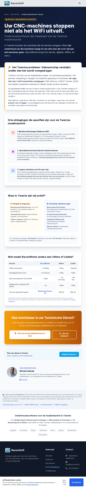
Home (6, 14)
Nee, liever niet (64, 482)
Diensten (49, 456)
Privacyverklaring (32, 484)
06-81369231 (73, 468)
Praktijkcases (51, 471)
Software (49, 459)
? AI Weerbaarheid (45, 405)
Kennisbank (50, 463)
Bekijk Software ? (69, 354)
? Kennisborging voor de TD (12, 405)
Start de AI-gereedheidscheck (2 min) (31, 334)
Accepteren (76, 482)
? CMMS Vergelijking (60, 405)
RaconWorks (15, 14)
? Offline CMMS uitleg (30, 405)
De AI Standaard (52, 467)
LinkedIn (24, 380)
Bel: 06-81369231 (64, 335)
